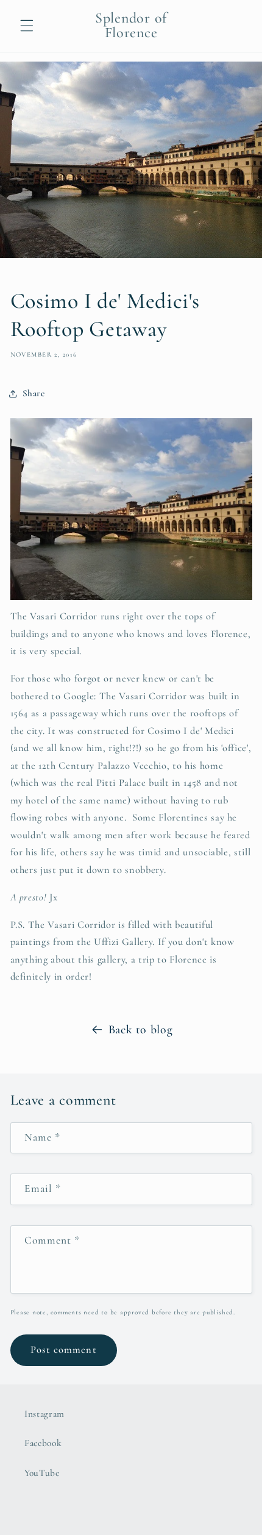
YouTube (42, 1472)
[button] (26, 25)
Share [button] (34, 393)
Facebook (43, 1442)
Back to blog (140, 1029)
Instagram (44, 1413)
